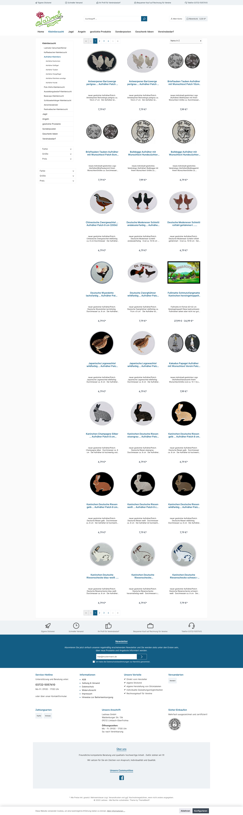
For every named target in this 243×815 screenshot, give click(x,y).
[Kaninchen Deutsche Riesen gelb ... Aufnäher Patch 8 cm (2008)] (183, 413)
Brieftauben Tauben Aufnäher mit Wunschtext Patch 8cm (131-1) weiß (102, 153)
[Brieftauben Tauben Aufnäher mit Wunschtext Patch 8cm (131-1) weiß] (102, 131)
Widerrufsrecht (89, 690)
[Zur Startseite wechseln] (49, 18)
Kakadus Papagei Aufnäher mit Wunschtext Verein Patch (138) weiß (184, 365)
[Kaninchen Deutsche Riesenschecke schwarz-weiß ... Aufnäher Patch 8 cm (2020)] (183, 554)
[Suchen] (144, 18)
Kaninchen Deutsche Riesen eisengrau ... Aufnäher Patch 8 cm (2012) (142, 435)
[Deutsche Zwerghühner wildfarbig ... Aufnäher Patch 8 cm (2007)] (143, 272)
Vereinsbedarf (49, 138)
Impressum (87, 693)
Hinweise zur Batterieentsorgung (97, 697)
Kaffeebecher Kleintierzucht (55, 52)
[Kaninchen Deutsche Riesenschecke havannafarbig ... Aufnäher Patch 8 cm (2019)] (143, 554)
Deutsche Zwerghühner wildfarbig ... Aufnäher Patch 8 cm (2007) (142, 294)
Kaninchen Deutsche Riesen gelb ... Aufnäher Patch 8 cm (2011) (102, 506)
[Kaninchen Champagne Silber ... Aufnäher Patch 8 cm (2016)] (102, 413)
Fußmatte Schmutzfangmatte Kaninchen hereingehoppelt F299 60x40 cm (184, 294)
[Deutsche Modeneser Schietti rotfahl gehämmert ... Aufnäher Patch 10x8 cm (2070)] (183, 202)
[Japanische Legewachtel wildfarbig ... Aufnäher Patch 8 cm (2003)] (143, 343)
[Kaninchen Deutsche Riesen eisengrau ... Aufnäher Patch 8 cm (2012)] (143, 413)
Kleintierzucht (49, 43)
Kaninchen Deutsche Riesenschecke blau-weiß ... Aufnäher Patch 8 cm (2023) (102, 576)
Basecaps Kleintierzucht (54, 96)
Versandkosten (115, 797)
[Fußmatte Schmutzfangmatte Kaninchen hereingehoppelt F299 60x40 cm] (183, 272)
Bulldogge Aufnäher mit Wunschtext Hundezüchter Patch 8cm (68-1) (184, 153)
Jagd (44, 114)
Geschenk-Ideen (50, 133)
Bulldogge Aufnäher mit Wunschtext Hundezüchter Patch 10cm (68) (143, 153)
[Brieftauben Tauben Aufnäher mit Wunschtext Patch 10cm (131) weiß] (183, 61)
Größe (45, 154)
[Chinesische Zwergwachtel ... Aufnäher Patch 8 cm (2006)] (102, 202)
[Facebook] (121, 778)
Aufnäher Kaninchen (53, 61)
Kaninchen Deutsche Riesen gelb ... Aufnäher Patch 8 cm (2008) (183, 435)
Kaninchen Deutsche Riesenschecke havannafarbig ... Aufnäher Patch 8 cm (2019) (142, 576)
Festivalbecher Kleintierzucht (56, 109)
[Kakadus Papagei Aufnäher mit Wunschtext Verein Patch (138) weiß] (183, 343)
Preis (44, 158)
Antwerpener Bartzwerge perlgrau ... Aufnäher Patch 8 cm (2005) (143, 83)
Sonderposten (49, 129)
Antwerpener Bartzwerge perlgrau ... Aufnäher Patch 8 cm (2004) (102, 83)
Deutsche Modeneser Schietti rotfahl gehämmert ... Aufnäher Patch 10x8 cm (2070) (183, 224)
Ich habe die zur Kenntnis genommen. (123, 662)
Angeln (45, 119)
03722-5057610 (45, 684)
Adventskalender (51, 105)
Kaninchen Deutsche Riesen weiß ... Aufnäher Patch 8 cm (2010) (143, 506)
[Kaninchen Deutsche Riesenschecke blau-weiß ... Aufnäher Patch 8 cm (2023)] (102, 554)
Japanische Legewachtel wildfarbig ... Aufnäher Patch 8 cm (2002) (102, 365)
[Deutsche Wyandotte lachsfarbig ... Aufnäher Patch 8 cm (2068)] (102, 272)
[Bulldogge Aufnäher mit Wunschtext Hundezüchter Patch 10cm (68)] (143, 131)
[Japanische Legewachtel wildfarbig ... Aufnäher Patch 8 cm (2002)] (102, 343)
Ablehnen (185, 811)
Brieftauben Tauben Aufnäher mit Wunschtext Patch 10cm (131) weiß (184, 83)
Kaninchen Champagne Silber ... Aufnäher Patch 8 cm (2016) (102, 435)
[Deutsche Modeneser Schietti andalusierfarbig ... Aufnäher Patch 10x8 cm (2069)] (143, 202)
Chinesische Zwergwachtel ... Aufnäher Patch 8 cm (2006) (102, 223)
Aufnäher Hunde (51, 83)
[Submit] (142, 656)
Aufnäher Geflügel (52, 65)
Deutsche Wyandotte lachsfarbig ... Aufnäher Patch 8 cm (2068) (102, 294)
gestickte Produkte (51, 124)
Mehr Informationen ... (116, 811)
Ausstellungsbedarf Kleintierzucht (58, 91)
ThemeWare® (144, 800)
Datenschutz (88, 686)
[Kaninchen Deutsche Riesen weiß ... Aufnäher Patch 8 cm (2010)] (143, 484)
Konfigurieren (200, 811)
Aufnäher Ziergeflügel (53, 74)
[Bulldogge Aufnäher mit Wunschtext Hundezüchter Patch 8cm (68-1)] (183, 131)
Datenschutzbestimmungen (118, 662)
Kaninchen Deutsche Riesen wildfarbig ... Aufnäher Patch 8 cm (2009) (183, 506)
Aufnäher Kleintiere (52, 57)
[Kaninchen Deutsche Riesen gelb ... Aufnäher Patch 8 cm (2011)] (102, 484)
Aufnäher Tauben (52, 70)
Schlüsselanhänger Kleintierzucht (57, 100)
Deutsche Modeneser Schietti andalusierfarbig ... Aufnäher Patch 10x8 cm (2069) (143, 224)
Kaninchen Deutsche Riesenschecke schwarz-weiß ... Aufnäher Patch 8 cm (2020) (183, 576)
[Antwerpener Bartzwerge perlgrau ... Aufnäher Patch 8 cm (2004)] (102, 61)
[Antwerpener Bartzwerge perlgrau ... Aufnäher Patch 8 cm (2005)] (143, 61)
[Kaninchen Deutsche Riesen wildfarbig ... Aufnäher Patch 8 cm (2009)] (183, 484)
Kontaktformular (59, 696)
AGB (84, 679)
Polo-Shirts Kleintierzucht (54, 87)
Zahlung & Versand (91, 683)
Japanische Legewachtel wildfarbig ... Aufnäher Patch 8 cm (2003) (142, 365)
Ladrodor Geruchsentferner (55, 48)
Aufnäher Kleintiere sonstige (56, 78)
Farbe (45, 149)
